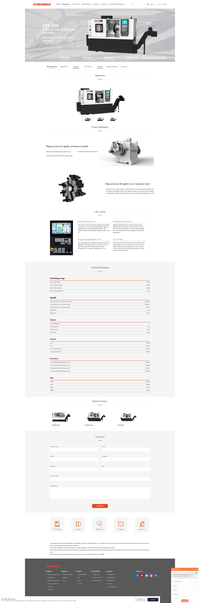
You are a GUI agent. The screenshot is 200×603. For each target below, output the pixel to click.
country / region (54, 476)
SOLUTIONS (76, 4)
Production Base (111, 580)
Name (103, 446)
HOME (59, 4)
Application (65, 577)
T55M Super (121, 425)
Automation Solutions (67, 574)
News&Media (95, 571)
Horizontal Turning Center (53, 580)
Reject (140, 599)
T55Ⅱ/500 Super (56, 425)
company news (96, 574)
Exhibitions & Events (97, 577)
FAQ (79, 577)
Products (49, 571)
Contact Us (185, 600)
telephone (104, 456)
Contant (78, 571)
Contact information (82, 574)
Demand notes (53, 486)
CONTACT (104, 4)
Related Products (112, 66)
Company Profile (111, 574)
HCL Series (50, 586)
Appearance (64, 66)
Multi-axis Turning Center (53, 574)
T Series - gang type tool (53, 583)
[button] (184, 569)
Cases (64, 580)
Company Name (54, 446)
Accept (153, 599)
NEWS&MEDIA (86, 4)
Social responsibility (112, 586)
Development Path (112, 577)
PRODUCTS (66, 4)
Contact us (124, 66)
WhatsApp (52, 466)
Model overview (52, 66)
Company (109, 571)
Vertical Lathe (51, 577)
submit (100, 506)
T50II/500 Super (89, 425)
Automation (50, 589)
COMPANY (96, 4)
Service (79, 580)
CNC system (88, 66)
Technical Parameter (100, 67)
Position (52, 456)
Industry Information (97, 580)
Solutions (64, 571)
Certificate (110, 583)
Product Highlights (76, 67)
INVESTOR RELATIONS (116, 4)
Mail (103, 466)
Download (80, 583)
